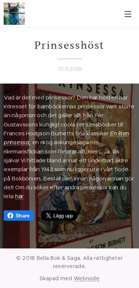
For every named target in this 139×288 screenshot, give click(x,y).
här (19, 196)
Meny (127, 13)
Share (23, 215)
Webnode (86, 278)
